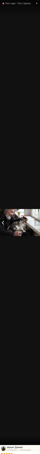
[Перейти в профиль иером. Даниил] (3, 448)
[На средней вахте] (3, 222)
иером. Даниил (15, 447)
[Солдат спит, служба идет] (37, 222)
